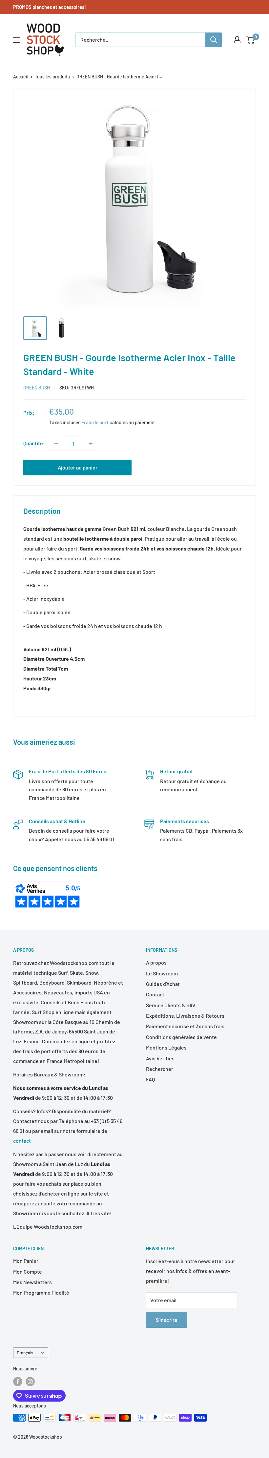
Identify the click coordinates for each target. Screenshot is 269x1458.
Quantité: (34, 443)
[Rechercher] (213, 39)
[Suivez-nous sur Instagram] (30, 1381)
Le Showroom (162, 973)
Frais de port (95, 422)
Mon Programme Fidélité (41, 1292)
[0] (250, 40)
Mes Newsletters (32, 1282)
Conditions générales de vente (181, 1037)
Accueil (20, 76)
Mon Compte (27, 1271)
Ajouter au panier (77, 467)
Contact (155, 994)
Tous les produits (52, 76)
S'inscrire (166, 1320)
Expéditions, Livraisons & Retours (185, 1015)
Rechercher (159, 1069)
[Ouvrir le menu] (16, 40)
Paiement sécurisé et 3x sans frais (185, 1026)
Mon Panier (25, 1261)
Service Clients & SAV (171, 1005)
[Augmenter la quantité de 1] (91, 443)
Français (25, 1352)
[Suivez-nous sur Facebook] (17, 1381)
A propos (156, 962)
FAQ (150, 1079)
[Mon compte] (237, 39)
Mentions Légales (166, 1047)
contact (22, 1140)
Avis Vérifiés (160, 1058)
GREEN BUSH (36, 387)
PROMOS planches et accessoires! (49, 7)
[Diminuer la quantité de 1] (56, 443)
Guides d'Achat (163, 984)
